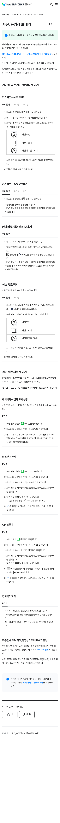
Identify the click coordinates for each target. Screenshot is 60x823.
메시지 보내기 (38, 14)
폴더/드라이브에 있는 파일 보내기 (26, 733)
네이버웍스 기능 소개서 (33, 682)
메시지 (27, 14)
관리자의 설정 (43, 650)
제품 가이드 (16, 14)
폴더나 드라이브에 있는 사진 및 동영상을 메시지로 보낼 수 (26, 54)
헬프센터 (5, 14)
